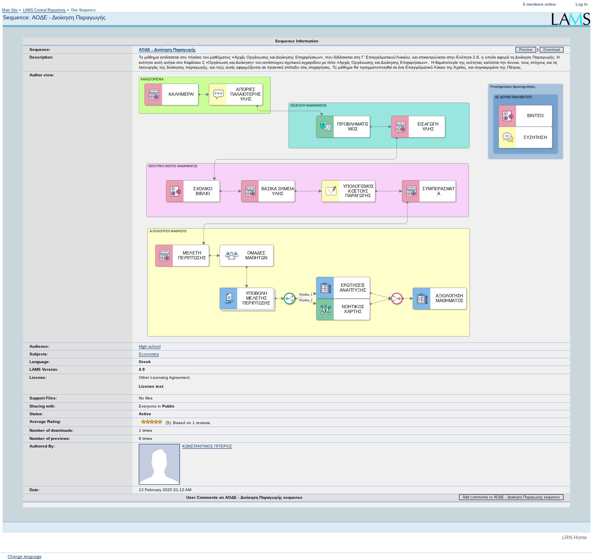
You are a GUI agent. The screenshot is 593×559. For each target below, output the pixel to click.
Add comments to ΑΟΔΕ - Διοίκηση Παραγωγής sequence (511, 497)
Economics (149, 354)
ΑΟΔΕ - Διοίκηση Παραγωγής (167, 49)
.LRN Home (574, 537)
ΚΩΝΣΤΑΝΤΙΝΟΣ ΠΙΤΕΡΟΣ (207, 446)
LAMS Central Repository (44, 10)
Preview (525, 50)
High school (150, 346)
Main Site (10, 10)
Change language (25, 556)
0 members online (539, 4)
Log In (582, 4)
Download (551, 50)
